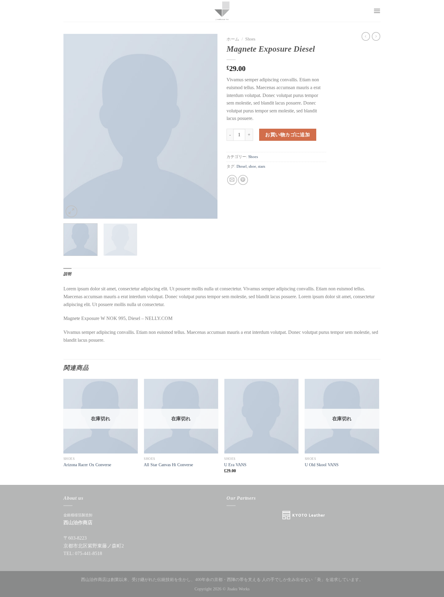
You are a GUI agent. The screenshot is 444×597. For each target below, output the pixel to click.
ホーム (233, 39)
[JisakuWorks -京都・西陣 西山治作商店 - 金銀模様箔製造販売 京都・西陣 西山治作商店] (222, 11)
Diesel (241, 166)
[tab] (67, 274)
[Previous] (74, 126)
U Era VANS (235, 464)
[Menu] (377, 10)
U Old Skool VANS (322, 464)
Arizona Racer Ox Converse (87, 464)
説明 (67, 274)
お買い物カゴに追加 (287, 134)
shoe (252, 166)
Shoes (250, 39)
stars (261, 166)
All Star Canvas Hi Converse (168, 464)
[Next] (206, 126)
